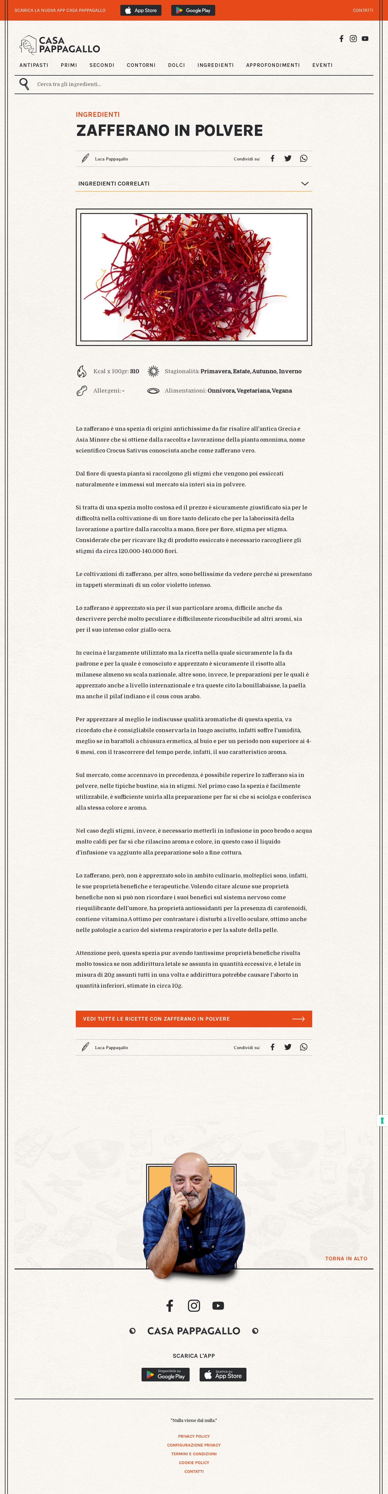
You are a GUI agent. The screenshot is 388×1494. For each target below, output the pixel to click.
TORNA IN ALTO (346, 1258)
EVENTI (322, 65)
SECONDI (102, 65)
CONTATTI (363, 10)
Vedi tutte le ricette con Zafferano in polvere (156, 1018)
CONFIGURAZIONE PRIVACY (194, 1445)
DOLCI (176, 65)
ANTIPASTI (33, 65)
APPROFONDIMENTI (273, 65)
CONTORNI (141, 65)
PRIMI (69, 65)
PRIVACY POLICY (194, 1436)
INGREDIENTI (215, 65)
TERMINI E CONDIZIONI (194, 1453)
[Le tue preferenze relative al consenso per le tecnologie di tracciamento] (382, 1120)
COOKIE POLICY (194, 1462)
